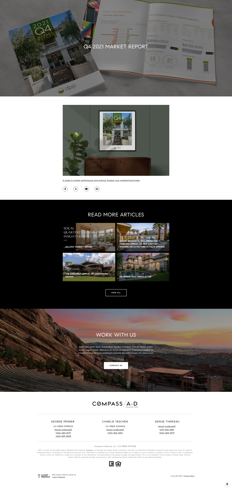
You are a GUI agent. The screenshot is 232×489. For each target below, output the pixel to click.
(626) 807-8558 (63, 436)
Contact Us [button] (116, 365)
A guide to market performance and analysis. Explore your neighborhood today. (101, 180)
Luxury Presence (58, 477)
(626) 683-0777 (63, 433)
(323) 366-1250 (115, 433)
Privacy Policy (189, 476)
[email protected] (167, 426)
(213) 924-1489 (167, 429)
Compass (89, 450)
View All (116, 293)
